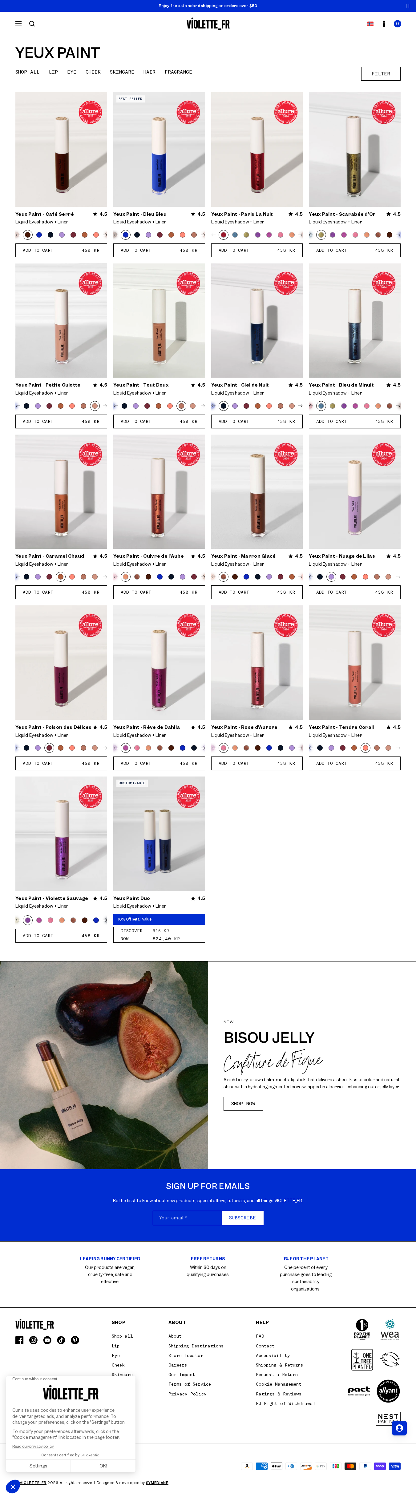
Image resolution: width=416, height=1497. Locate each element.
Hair (149, 72)
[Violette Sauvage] (258, 235)
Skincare (122, 72)
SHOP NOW (243, 1103)
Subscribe (242, 1217)
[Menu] (18, 23)
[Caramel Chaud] (85, 235)
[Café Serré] (28, 235)
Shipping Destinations (196, 1346)
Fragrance (178, 72)
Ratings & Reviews (278, 1394)
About (175, 1336)
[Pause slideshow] (408, 6)
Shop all (27, 72)
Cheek (93, 72)
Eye (71, 72)
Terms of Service (189, 1384)
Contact (265, 1346)
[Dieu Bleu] (39, 235)
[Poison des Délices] (73, 235)
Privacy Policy (187, 1394)
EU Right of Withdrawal (286, 1403)
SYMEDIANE (157, 1482)
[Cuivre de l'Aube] (292, 235)
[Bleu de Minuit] (235, 235)
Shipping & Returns (279, 1365)
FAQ (260, 1336)
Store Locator (185, 1355)
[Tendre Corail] (96, 235)
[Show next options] (103, 235)
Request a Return (277, 1374)
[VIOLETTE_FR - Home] (208, 23)
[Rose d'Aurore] (280, 235)
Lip (53, 72)
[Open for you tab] (399, 1428)
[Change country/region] (370, 23)
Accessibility (273, 1355)
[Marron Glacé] (378, 235)
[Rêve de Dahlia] (269, 235)
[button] (397, 23)
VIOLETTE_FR (33, 1482)
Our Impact (181, 1374)
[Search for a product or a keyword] (32, 23)
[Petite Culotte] (95, 406)
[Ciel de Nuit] (50, 235)
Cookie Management (278, 1384)
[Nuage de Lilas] (62, 235)
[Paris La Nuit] (223, 235)
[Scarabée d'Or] (246, 235)
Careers (177, 1365)
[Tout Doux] (194, 235)
